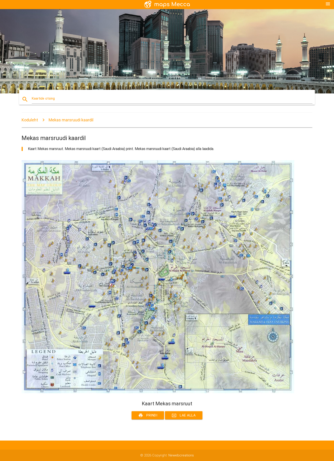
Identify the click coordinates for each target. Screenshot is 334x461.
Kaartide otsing (43, 98)
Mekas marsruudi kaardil (71, 120)
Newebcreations (181, 455)
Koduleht (30, 120)
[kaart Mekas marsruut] (158, 392)
